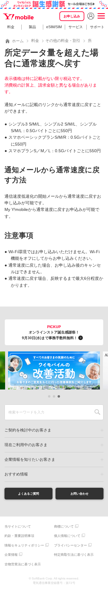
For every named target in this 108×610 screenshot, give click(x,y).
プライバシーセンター (70, 545)
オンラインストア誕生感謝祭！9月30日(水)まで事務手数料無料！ (50, 332)
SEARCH (97, 412)
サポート (97, 27)
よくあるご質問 (28, 493)
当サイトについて (17, 526)
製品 (32, 27)
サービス (75, 27)
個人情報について (67, 535)
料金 (10, 27)
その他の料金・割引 (62, 40)
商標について (64, 526)
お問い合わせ (79, 493)
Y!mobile (18, 16)
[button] (49, 396)
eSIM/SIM (54, 27)
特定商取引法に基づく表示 (74, 554)
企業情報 (11, 554)
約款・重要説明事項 (19, 535)
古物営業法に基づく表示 (22, 564)
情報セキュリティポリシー (24, 545)
